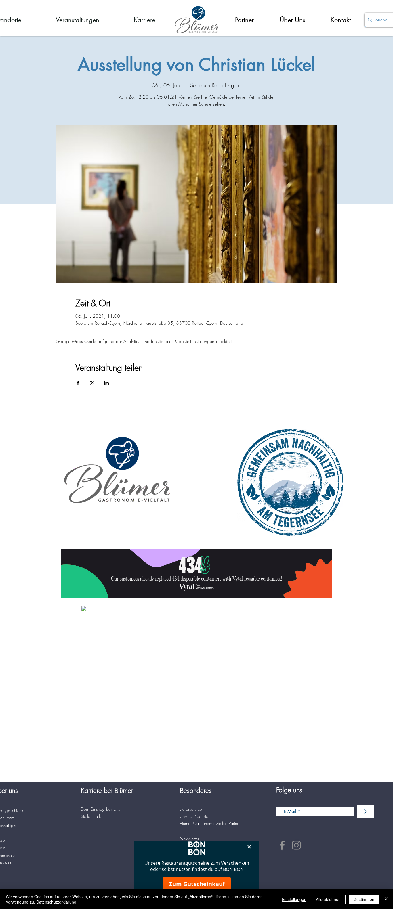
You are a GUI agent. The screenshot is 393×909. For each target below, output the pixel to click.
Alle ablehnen (328, 899)
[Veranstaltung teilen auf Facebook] (78, 383)
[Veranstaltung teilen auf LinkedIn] (106, 383)
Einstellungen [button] (294, 899)
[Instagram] (296, 845)
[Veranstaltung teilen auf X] (92, 383)
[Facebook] (282, 845)
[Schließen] (386, 899)
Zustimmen (364, 899)
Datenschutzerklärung (56, 902)
